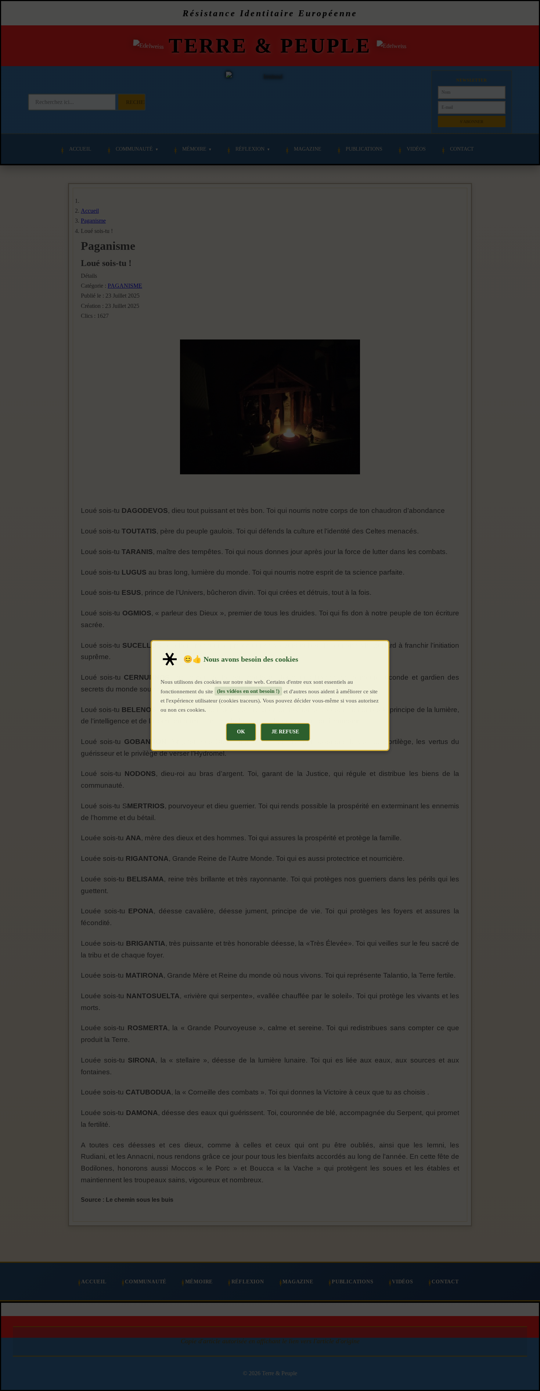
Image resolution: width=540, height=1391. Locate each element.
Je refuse (285, 731)
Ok (241, 731)
